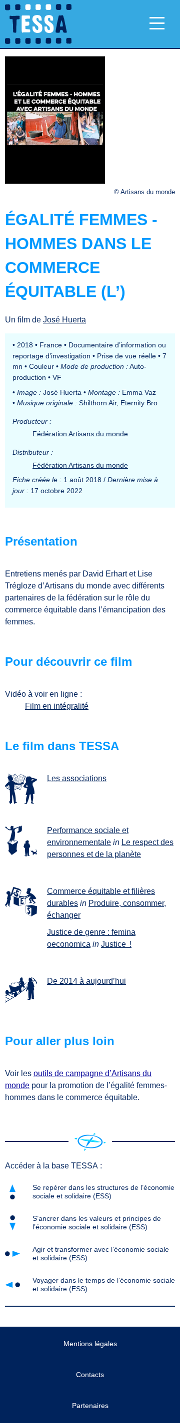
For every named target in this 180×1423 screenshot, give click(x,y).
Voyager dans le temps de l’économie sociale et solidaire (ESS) (103, 1284)
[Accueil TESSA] (36, 24)
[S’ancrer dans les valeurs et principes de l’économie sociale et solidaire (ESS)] (23, 840)
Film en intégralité (56, 706)
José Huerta (64, 319)
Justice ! (116, 944)
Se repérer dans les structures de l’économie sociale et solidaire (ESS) (103, 1191)
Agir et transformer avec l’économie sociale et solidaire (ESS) (100, 1253)
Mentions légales (90, 1344)
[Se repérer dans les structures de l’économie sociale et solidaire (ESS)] (23, 789)
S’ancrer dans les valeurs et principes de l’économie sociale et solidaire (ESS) (96, 1222)
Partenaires (90, 1406)
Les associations (76, 778)
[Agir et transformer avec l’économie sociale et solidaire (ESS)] (23, 901)
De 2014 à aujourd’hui (86, 981)
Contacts (90, 1375)
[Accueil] (90, 1142)
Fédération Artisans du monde (80, 434)
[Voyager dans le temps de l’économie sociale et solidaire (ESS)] (23, 991)
